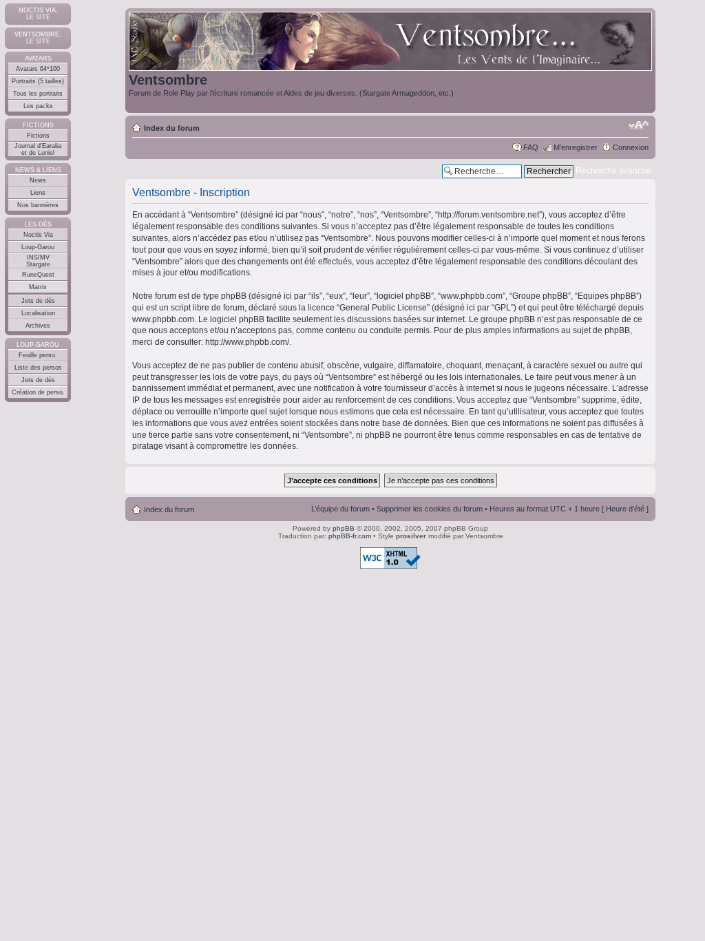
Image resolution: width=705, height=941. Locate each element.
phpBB (344, 528)
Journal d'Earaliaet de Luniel (37, 149)
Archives (37, 325)
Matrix (38, 287)
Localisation (38, 313)
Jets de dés (38, 300)
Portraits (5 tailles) (38, 81)
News (38, 180)
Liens (37, 192)
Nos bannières (38, 205)
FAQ (530, 147)
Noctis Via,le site (38, 14)
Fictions (38, 135)
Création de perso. (38, 392)
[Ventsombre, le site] (390, 42)
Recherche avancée (613, 171)
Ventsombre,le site (37, 38)
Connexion (631, 147)
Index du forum (172, 128)
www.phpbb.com (163, 319)
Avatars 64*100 (38, 68)
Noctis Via (38, 234)
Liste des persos (38, 367)
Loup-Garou (37, 247)
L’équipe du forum (340, 509)
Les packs (38, 106)
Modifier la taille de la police (639, 125)
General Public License (383, 308)
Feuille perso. (38, 355)
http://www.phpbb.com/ (247, 342)
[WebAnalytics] (27, 594)
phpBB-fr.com (349, 536)
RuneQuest (38, 274)
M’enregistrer (576, 147)
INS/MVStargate (38, 261)
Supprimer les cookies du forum (430, 509)
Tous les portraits (38, 93)
